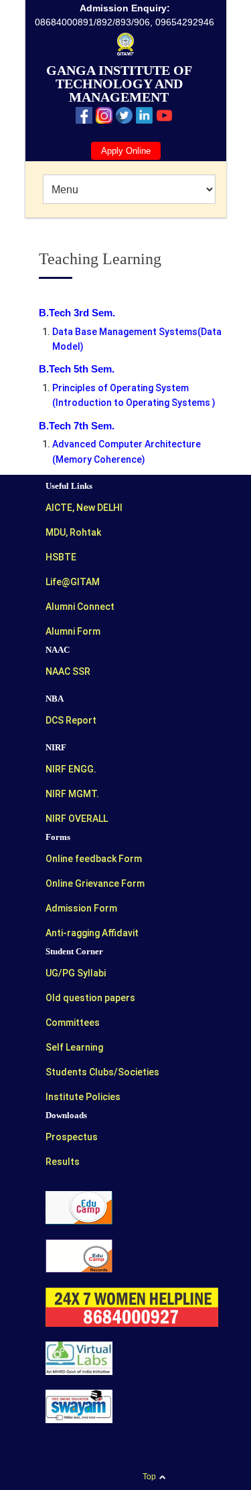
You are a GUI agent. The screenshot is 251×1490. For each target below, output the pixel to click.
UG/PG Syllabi (76, 973)
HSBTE (61, 557)
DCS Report (71, 720)
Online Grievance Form (95, 883)
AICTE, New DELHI (84, 507)
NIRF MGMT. (72, 793)
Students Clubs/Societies (102, 1072)
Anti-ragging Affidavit (92, 933)
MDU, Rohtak (73, 532)
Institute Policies (83, 1096)
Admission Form (81, 908)
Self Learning (74, 1047)
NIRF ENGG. (71, 769)
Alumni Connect (80, 606)
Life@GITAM (73, 581)
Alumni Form (73, 631)
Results (63, 1161)
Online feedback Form (94, 858)
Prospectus (72, 1137)
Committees (73, 1022)
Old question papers (90, 997)
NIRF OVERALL (77, 818)
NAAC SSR (68, 671)
